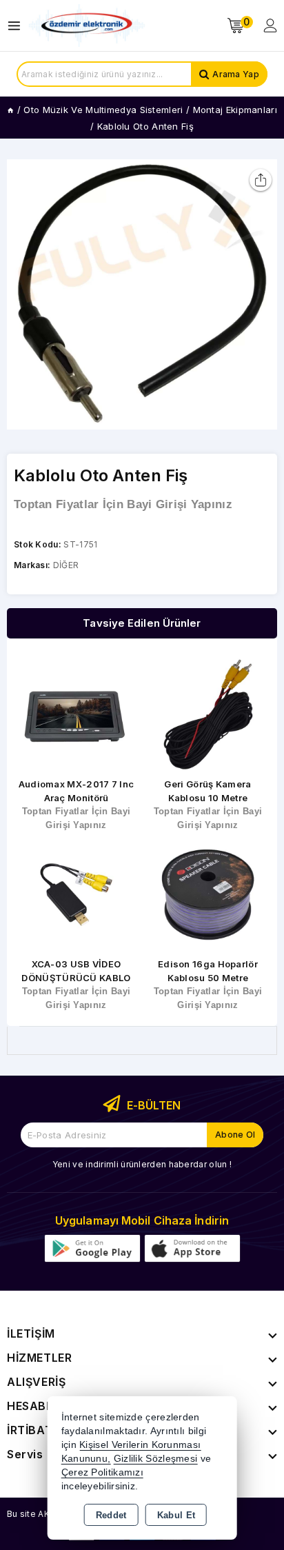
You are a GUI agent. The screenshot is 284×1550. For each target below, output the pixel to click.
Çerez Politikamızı (102, 1472)
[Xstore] (86, 26)
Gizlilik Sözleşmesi (156, 1458)
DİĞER (66, 565)
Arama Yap (235, 74)
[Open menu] (17, 26)
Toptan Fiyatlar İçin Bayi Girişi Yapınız (123, 504)
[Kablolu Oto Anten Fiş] (142, 294)
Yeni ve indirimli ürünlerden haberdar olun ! (142, 1164)
